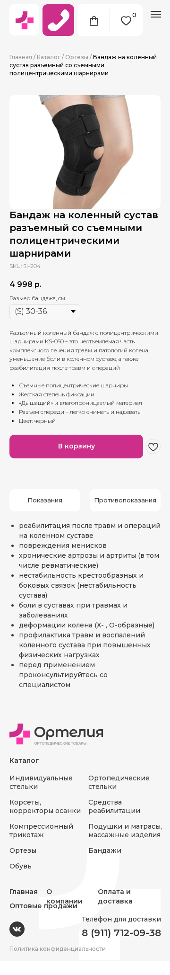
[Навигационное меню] (156, 14)
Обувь (20, 866)
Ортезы (76, 57)
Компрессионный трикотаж (41, 830)
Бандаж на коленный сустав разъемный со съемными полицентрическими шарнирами (83, 65)
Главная (20, 57)
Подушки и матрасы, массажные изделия (125, 830)
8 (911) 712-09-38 (121, 933)
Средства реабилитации (114, 806)
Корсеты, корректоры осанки (45, 806)
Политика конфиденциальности (57, 948)
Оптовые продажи (43, 906)
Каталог (48, 57)
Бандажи (104, 850)
